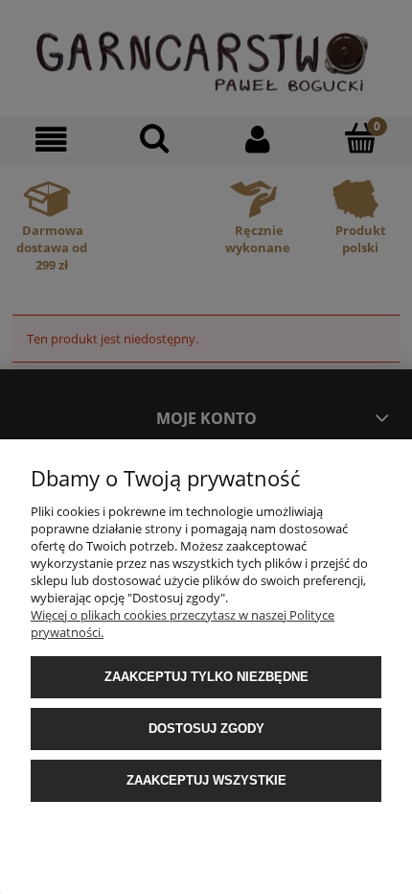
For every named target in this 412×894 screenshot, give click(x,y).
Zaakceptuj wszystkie (206, 780)
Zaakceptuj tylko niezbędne (206, 677)
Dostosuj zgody (206, 728)
